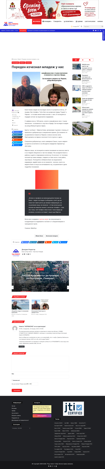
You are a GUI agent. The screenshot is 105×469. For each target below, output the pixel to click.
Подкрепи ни (15, 418)
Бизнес (74, 423)
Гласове (78, 428)
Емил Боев (39, 236)
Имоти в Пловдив (59, 438)
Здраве (80, 21)
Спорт (78, 449)
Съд (69, 451)
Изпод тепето (82, 436)
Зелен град (80, 433)
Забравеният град (60, 433)
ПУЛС (57, 446)
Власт (57, 428)
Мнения (66, 441)
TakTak (13, 410)
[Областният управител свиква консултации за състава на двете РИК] (76, 109)
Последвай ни (42, 415)
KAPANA (100, 21)
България (15, 62)
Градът (87, 428)
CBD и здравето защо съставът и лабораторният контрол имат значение (87, 89)
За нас (13, 406)
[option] (40, 276)
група (41, 219)
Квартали (70, 438)
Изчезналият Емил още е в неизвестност (39, 311)
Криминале (81, 438)
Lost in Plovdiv (90, 21)
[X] (26, 254)
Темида (77, 451)
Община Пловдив (86, 443)
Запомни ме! (16, 380)
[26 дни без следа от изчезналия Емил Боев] (20, 305)
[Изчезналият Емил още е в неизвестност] (40, 305)
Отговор (21, 346)
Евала (57, 430)
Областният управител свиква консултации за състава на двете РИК (87, 111)
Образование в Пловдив (72, 443)
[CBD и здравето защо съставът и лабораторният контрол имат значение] (76, 88)
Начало (15, 59)
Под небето (76, 446)
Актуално (40, 269)
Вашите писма (69, 425)
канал (46, 219)
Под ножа (85, 446)
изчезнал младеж (52, 236)
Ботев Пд (82, 423)
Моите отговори (77, 441)
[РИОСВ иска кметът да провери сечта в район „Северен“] (76, 66)
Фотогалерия (58, 454)
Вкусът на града (80, 425)
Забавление (75, 430)
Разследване (68, 449)
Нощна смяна (59, 443)
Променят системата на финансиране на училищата (40, 277)
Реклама (14, 408)
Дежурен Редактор (28, 249)
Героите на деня (67, 428)
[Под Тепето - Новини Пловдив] (11, 24)
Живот (19, 59)
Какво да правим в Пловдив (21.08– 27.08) (39, 30)
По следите (58, 449)
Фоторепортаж (69, 454)
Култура (57, 441)
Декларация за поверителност (20, 420)
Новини (37, 21)
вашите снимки (59, 457)
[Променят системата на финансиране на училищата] (76, 77)
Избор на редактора (69, 436)
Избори (57, 436)
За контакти (15, 413)
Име (13, 373)
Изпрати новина (16, 415)
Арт (67, 423)
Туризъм (86, 451)
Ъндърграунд (80, 454)
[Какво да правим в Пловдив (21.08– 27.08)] (76, 100)
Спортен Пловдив (59, 451)
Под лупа (65, 446)
